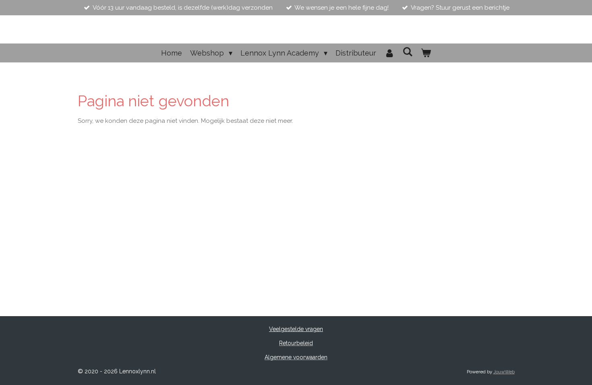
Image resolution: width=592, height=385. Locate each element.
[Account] (389, 52)
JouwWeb (504, 372)
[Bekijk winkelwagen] (426, 52)
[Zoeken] (408, 51)
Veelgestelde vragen (296, 329)
